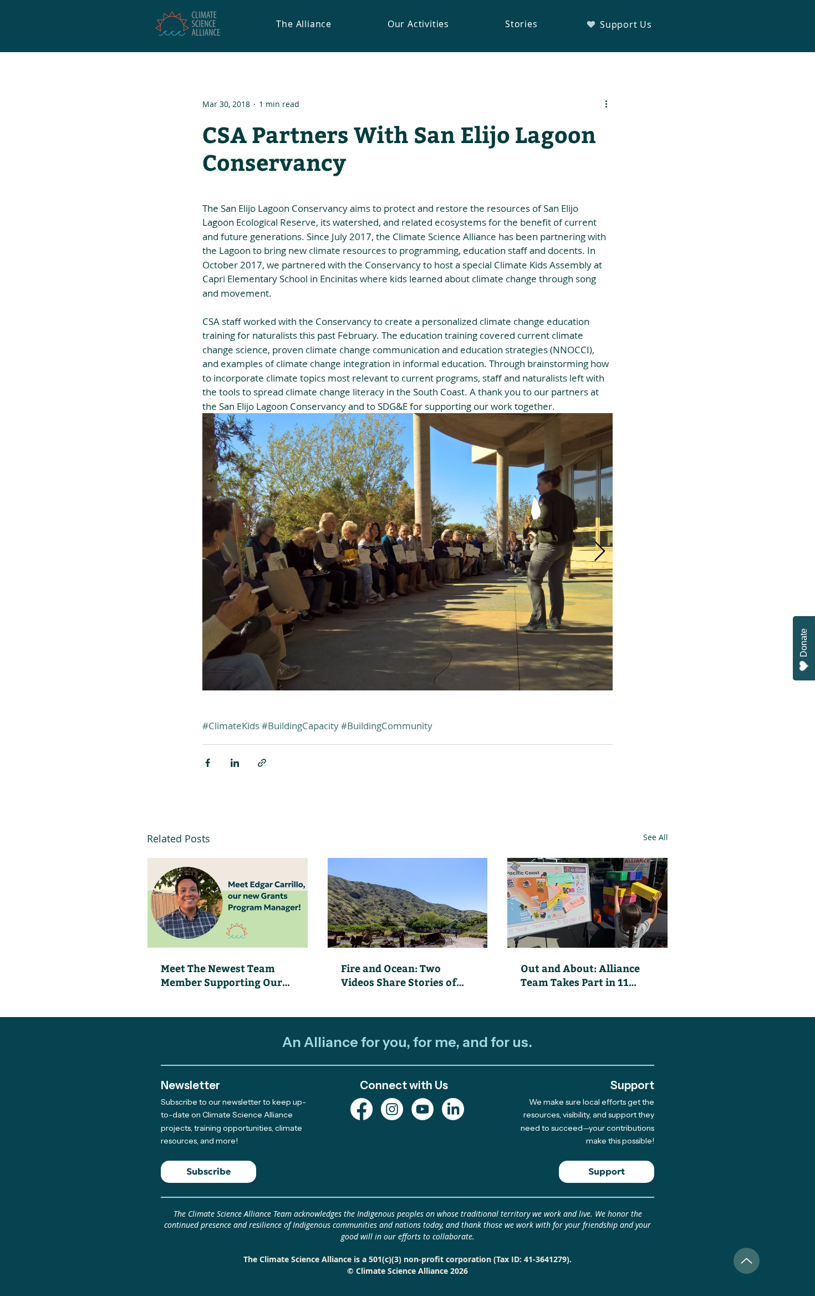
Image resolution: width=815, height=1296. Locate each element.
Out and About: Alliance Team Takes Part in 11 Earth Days (580, 975)
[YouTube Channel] (422, 1109)
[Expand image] (407, 551)
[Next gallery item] (599, 552)
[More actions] (606, 103)
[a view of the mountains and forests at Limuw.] (408, 903)
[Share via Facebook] (207, 763)
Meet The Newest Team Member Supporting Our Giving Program (221, 975)
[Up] (746, 1261)
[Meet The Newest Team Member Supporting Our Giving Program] (227, 903)
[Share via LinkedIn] (235, 763)
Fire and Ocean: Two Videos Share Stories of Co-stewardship (398, 975)
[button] (304, 23)
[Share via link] (262, 763)
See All (655, 837)
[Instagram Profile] (392, 1109)
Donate (803, 642)
